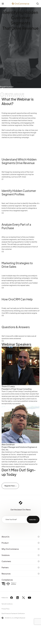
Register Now (9, 486)
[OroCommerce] (20, 4)
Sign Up (20, 82)
